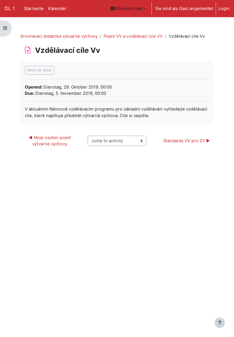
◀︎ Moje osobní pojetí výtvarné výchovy (50, 141)
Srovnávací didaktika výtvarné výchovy (59, 36)
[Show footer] (220, 323)
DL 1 (10, 8)
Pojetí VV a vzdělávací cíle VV (133, 36)
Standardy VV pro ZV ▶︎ (186, 140)
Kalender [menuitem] (57, 8)
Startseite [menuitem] (34, 8)
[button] (128, 8)
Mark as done (39, 70)
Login (223, 8)
